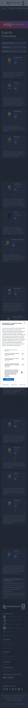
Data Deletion (5, 384)
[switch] (22, 354)
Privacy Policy (22, 384)
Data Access (14, 384)
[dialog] (14, 354)
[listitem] (14, 350)
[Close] (25, 323)
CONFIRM (8, 379)
